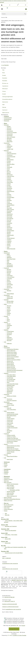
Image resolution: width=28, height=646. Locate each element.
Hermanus (9, 334)
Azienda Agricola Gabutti (12, 414)
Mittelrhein (9, 257)
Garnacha (9, 189)
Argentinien (6, 289)
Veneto (8, 314)
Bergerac (9, 269)
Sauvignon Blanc (11, 164)
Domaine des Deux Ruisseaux (14, 439)
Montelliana (9, 430)
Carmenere (9, 180)
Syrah (8, 236)
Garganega (9, 188)
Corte (8, 429)
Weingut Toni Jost (11, 367)
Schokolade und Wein (15, 490)
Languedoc (9, 278)
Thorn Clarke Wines (11, 409)
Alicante (8, 323)
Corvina (8, 185)
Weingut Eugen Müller (12, 353)
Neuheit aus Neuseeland (10, 530)
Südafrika (6, 329)
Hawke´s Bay (10, 296)
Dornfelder (9, 186)
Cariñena (9, 179)
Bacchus (9, 171)
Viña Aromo (9, 399)
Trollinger (9, 242)
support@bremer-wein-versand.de (10, 568)
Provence (9, 283)
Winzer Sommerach (11, 371)
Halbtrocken (9, 146)
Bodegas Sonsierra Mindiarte (13, 450)
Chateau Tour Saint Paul (12, 438)
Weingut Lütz (10, 361)
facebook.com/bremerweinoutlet (9, 604)
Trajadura (9, 239)
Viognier (9, 245)
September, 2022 (5, 529)
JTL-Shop (9, 635)
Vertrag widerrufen (14, 628)
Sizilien (8, 311)
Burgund (9, 272)
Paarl (8, 335)
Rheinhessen (10, 265)
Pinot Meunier (10, 218)
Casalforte (9, 424)
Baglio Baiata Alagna (11, 415)
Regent (8, 224)
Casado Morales (10, 451)
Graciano (9, 194)
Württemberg (10, 266)
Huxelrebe (9, 200)
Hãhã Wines (9, 403)
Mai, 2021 (3, 545)
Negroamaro (10, 214)
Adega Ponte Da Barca (12, 456)
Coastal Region (10, 331)
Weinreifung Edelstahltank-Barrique (12, 499)
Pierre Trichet (10, 442)
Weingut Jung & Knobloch (13, 356)
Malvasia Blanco (10, 204)
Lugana (8, 308)
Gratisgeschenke (8, 117)
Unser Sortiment (7, 506)
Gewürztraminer (10, 191)
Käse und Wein (10, 485)
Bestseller (6, 470)
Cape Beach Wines (11, 374)
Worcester (9, 340)
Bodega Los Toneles (11, 396)
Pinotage (9, 221)
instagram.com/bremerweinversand (10, 606)
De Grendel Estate (11, 379)
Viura (8, 247)
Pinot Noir (9, 220)
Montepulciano (10, 159)
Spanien (6, 322)
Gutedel (8, 198)
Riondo (8, 432)
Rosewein (9, 129)
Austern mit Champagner (12, 484)
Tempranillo (9, 167)
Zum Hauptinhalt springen (6, 0)
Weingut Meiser (10, 362)
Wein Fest (6, 480)
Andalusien (9, 325)
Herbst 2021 (7, 543)
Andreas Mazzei (10, 412)
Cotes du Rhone (10, 277)
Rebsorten (6, 150)
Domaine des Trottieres (12, 441)
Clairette (9, 183)
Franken (9, 255)
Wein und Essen (7, 482)
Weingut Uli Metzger (11, 368)
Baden (8, 254)
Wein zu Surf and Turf (12, 496)
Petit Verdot (9, 215)
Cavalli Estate (10, 377)
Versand (23, 625)
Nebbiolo (9, 212)
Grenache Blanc (10, 197)
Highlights (6, 472)
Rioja (8, 328)
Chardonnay (9, 155)
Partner (5, 510)
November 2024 (5, 519)
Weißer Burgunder (11, 248)
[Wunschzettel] (25, 5)
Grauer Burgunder (11, 156)
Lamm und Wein (10, 487)
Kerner (8, 201)
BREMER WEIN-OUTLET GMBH (19, 580)
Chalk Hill (9, 408)
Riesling (8, 162)
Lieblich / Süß (10, 149)
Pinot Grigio (9, 217)
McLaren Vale (10, 302)
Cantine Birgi (10, 421)
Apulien (8, 307)
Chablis (8, 274)
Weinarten (6, 124)
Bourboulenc (10, 174)
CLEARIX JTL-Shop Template (19, 635)
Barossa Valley (10, 301)
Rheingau (9, 263)
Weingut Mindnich (11, 365)
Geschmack (6, 143)
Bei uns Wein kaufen (8, 504)
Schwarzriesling (10, 230)
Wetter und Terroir (8, 500)
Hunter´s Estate (10, 405)
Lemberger (9, 203)
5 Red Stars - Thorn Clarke (11, 534)
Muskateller (9, 211)
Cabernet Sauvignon (11, 153)
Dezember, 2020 (5, 551)
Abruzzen (9, 305)
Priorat (8, 326)
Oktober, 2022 (4, 524)
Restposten (6, 120)
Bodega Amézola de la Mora (13, 445)
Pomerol (9, 281)
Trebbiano (9, 241)
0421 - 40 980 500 (6, 558)
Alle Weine (9, 140)
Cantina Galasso (10, 418)
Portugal (6, 316)
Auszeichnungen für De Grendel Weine (14, 552)
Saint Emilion (10, 284)
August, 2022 (4, 533)
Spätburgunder (10, 235)
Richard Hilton (10, 386)
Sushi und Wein (10, 493)
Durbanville (9, 332)
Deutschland (7, 252)
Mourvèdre (9, 208)
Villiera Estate (10, 389)
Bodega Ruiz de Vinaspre (12, 448)
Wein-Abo (7, 515)
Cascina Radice (10, 426)
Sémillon (9, 232)
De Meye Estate (10, 380)
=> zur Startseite (5, 65)
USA (5, 342)
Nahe (8, 260)
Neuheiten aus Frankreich (11, 526)
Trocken (9, 144)
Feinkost (6, 473)
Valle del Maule (10, 293)
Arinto (8, 170)
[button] (9, 5)
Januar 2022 (8, 538)
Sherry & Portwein (11, 137)
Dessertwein (9, 135)
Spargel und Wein (11, 491)
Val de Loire (9, 287)
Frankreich (6, 268)
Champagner (10, 131)
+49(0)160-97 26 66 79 (9, 601)
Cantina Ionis (10, 420)
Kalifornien (9, 343)
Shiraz (8, 165)
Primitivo (9, 161)
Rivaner (8, 226)
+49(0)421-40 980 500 (9, 597)
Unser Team (7, 507)
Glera (8, 192)
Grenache (9, 195)
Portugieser (9, 223)
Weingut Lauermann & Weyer (13, 359)
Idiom (8, 382)
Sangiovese (9, 227)
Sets (6, 513)
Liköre (5, 466)
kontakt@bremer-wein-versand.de (10, 563)
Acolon (8, 168)
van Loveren (10, 388)
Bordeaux (9, 271)
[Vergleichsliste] (17, 5)
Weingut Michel (10, 364)
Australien (6, 299)
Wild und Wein (10, 494)
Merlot (8, 206)
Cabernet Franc (10, 176)
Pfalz (8, 261)
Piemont (9, 310)
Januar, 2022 (4, 537)
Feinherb (9, 147)
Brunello (9, 417)
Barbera (9, 173)
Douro (8, 319)
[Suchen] (25, 13)
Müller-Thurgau (10, 209)
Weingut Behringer (11, 350)
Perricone (9, 152)
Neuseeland (6, 295)
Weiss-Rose (9, 141)
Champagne (9, 275)
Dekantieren (7, 477)
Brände (5, 463)
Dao (8, 317)
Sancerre (9, 286)
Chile (5, 292)
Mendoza (9, 290)
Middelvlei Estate (11, 385)
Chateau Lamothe (11, 435)
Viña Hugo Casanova (12, 400)
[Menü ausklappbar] (2, 9)
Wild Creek (9, 392)
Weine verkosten (8, 497)
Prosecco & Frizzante (12, 132)
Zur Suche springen (16, 0)
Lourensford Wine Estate (12, 383)
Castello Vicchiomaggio (12, 427)
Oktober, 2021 (4, 541)
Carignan (9, 177)
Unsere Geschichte (8, 509)
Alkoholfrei (9, 138)
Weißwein (9, 127)
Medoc (8, 280)
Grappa (5, 465)
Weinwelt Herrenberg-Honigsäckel (14, 370)
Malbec (8, 158)
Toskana (9, 313)
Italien (5, 304)
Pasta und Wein (10, 488)
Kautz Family (10, 459)
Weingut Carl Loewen (12, 352)
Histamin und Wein (8, 479)
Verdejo (8, 244)
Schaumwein (10, 134)
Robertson (9, 337)
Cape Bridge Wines (11, 376)
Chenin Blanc (10, 182)
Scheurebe (9, 229)
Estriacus (9, 453)
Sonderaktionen (7, 119)
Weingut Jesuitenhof (11, 355)
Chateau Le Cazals (11, 436)
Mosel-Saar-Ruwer (11, 258)
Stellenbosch (10, 339)
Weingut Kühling (10, 358)
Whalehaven (10, 391)
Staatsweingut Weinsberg (12, 349)
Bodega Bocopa (10, 447)
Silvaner (9, 233)
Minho (8, 320)
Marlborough (10, 298)
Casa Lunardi (10, 423)
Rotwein (9, 126)
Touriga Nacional (11, 238)
